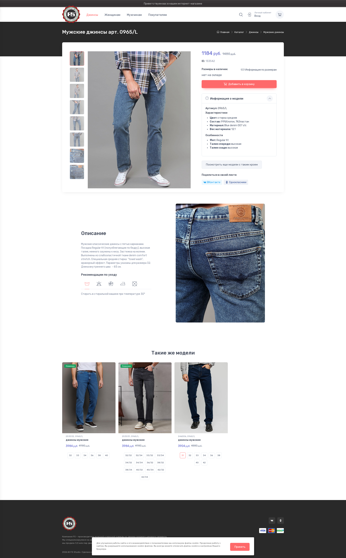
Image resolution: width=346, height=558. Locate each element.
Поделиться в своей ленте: (219, 174)
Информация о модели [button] (226, 98)
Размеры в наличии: (215, 69)
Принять (239, 546)
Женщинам (112, 15)
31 (182, 455)
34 (84, 455)
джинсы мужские (77, 440)
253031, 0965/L (130, 436)
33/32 (149, 455)
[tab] (99, 284)
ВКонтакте (213, 182)
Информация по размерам (261, 69)
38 (99, 455)
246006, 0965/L (186, 436)
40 (106, 455)
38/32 (160, 462)
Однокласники (237, 182)
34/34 (139, 462)
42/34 (144, 477)
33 (77, 455)
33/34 (160, 455)
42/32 (161, 470)
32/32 (128, 455)
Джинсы (92, 15)
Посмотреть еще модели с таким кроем (232, 164)
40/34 (150, 470)
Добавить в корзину (241, 84)
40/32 (139, 470)
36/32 (150, 462)
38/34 (128, 470)
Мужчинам (134, 15)
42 (204, 462)
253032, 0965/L (74, 436)
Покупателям (157, 15)
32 (70, 455)
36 (92, 455)
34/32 (128, 462)
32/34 (139, 455)
